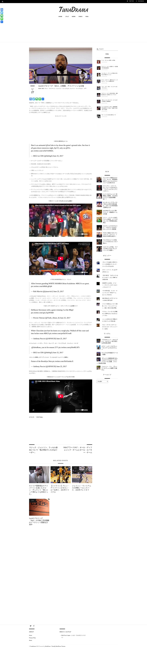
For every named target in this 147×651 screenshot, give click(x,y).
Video (80, 16)
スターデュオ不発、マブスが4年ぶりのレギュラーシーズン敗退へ (110, 248)
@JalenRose (36, 347)
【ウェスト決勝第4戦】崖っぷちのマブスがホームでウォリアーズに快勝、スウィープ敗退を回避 (107, 361)
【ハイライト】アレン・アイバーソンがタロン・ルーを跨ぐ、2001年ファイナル (60, 489)
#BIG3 (78, 284)
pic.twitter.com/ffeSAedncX (62, 361)
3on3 (39, 88)
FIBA (87, 16)
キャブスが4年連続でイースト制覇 (110, 353)
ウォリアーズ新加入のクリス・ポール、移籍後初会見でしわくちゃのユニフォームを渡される (110, 180)
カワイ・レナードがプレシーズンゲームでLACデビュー (109, 348)
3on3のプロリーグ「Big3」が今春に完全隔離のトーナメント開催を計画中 (39, 521)
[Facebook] (1, 9)
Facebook (141, 1)
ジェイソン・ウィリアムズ (76, 88)
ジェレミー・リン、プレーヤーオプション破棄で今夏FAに (109, 368)
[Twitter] (1, 12)
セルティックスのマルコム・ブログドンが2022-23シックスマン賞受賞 (110, 227)
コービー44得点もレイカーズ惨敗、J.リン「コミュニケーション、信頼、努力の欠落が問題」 (109, 306)
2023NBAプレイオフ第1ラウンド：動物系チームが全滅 (110, 212)
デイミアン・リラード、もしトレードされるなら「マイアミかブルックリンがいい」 (110, 188)
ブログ (67, 16)
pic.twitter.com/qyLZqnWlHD (42, 313)
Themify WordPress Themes (58, 646)
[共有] (1, 21)
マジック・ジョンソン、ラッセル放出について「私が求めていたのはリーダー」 (43, 449)
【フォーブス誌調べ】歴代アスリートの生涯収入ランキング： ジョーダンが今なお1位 (109, 264)
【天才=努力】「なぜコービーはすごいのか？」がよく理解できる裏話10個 (110, 277)
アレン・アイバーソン (50, 88)
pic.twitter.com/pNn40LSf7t (69, 347)
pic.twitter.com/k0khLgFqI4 (41, 286)
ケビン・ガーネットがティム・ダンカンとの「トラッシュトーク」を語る (109, 326)
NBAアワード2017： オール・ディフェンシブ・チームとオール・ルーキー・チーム (77, 449)
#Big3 (71, 310)
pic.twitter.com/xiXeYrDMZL (42, 151)
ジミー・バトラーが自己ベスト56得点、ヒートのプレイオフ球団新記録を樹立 (110, 220)
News (73, 16)
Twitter (131, 1)
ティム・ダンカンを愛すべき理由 (108, 60)
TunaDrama (33, 646)
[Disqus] (60, 552)
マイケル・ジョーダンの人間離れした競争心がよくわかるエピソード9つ (109, 313)
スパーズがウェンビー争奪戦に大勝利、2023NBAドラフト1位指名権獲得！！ (110, 196)
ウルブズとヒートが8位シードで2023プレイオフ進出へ (110, 241)
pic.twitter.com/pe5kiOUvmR (60, 333)
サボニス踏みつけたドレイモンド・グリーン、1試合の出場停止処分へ (110, 234)
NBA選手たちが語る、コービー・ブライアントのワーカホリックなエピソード (109, 285)
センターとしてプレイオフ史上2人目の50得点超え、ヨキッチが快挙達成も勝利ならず (110, 205)
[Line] (1, 18)
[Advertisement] (73, 29)
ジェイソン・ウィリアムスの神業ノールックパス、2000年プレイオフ (81, 488)
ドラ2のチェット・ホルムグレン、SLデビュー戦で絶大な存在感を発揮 (110, 341)
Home (60, 16)
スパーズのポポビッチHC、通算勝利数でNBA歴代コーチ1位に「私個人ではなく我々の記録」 (109, 108)
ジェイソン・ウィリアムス (62, 88)
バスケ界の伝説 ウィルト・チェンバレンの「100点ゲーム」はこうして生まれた (109, 292)
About (30, 640)
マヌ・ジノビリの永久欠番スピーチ (108, 114)
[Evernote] (1, 15)
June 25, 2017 (58, 156)
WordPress (47, 646)
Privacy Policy (32, 637)
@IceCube (50, 145)
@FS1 (68, 148)
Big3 (43, 88)
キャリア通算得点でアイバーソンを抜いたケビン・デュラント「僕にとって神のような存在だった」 (38, 490)
